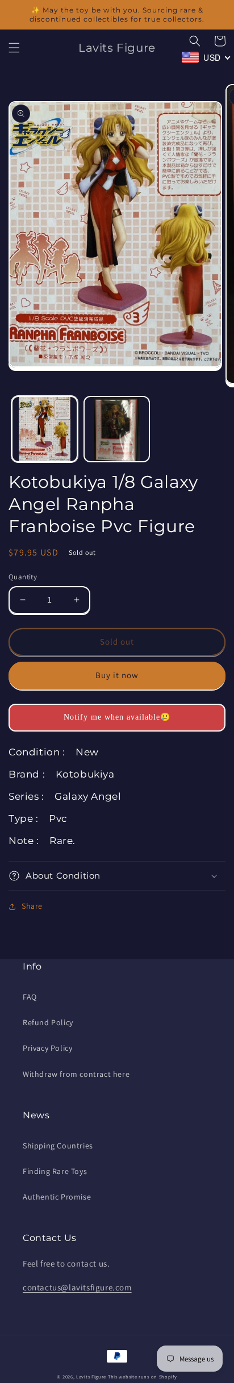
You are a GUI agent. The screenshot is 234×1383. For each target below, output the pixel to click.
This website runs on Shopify (142, 1376)
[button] (14, 47)
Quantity (23, 577)
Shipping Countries (58, 1145)
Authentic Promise (57, 1197)
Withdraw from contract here (76, 1074)
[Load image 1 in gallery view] (44, 429)
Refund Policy (48, 1022)
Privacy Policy (47, 1048)
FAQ (30, 997)
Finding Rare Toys (55, 1171)
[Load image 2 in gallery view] (116, 429)
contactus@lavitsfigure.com (77, 1287)
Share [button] (32, 906)
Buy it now (117, 675)
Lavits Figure (91, 1376)
